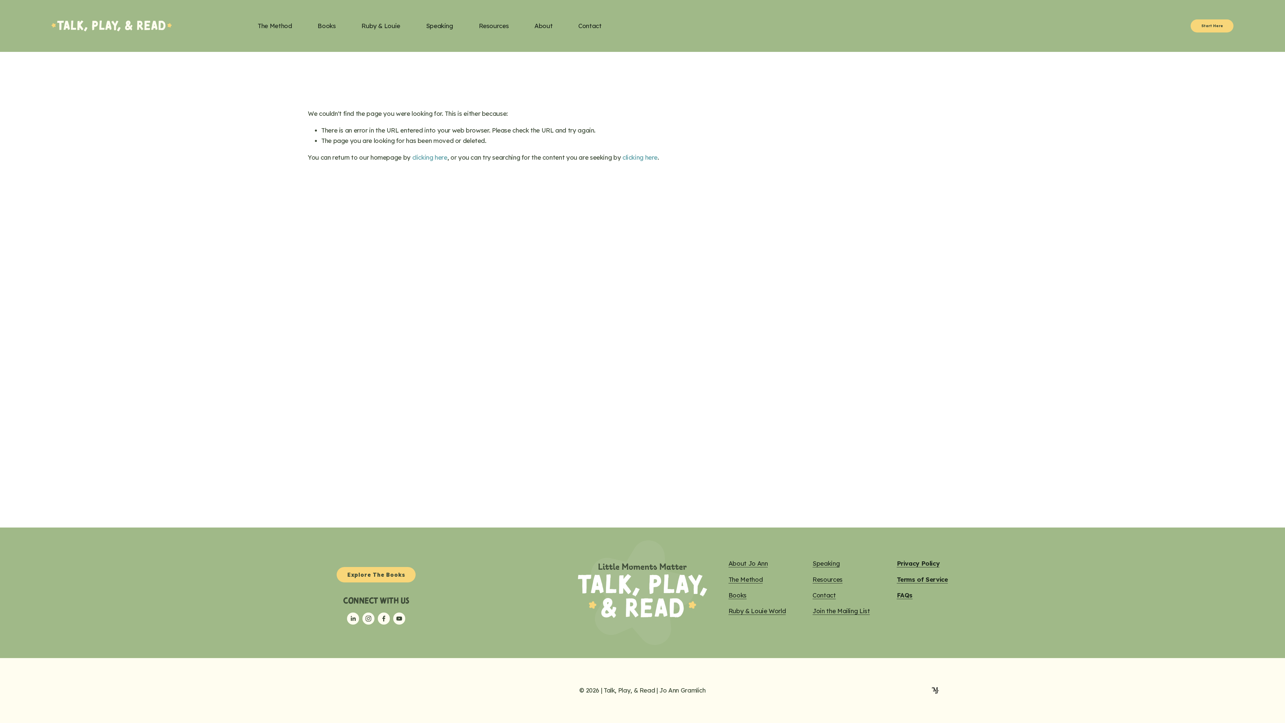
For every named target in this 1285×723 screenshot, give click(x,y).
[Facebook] (384, 619)
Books (327, 26)
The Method (275, 26)
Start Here (1212, 25)
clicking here (429, 157)
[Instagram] (368, 619)
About (543, 26)
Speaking (439, 26)
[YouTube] (399, 619)
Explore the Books (376, 574)
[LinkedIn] (353, 619)
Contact (589, 26)
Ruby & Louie (380, 26)
